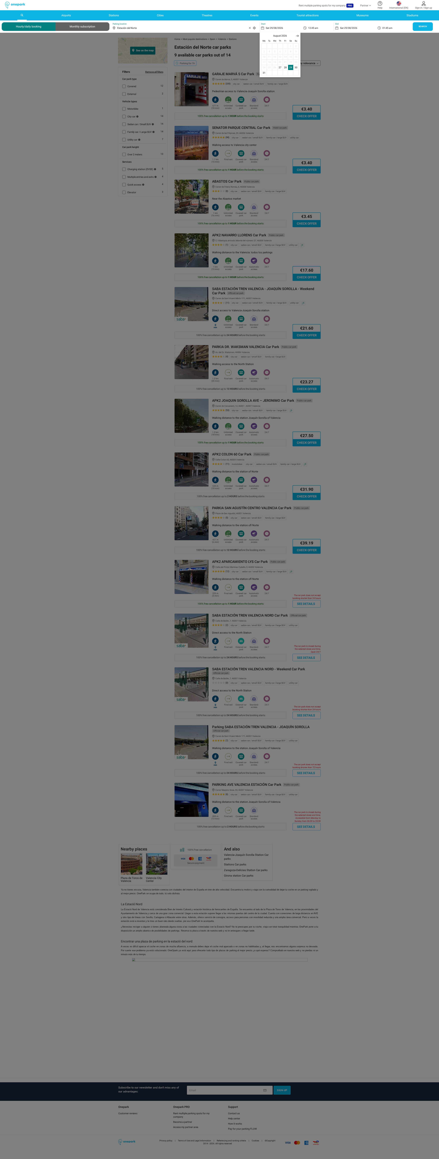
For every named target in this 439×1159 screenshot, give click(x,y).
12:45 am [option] (313, 28)
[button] (297, 35)
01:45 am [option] (387, 28)
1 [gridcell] (290, 46)
